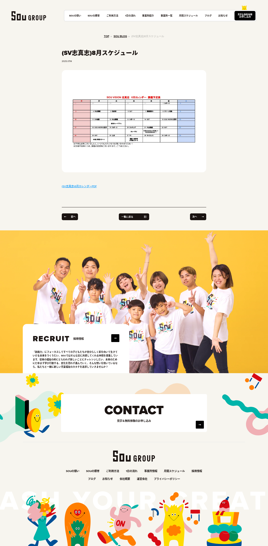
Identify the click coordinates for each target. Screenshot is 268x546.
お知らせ (223, 15)
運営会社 (142, 479)
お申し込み (245, 15)
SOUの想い (75, 15)
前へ (73, 216)
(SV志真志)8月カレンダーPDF (79, 186)
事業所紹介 (148, 15)
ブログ (208, 15)
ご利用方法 (112, 15)
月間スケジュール (188, 15)
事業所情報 (150, 471)
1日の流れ (130, 15)
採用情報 (197, 471)
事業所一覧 (166, 15)
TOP (106, 36)
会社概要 (125, 479)
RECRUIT (51, 339)
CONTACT (134, 410)
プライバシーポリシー (167, 479)
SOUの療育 (94, 15)
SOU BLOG (120, 36)
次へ (194, 216)
